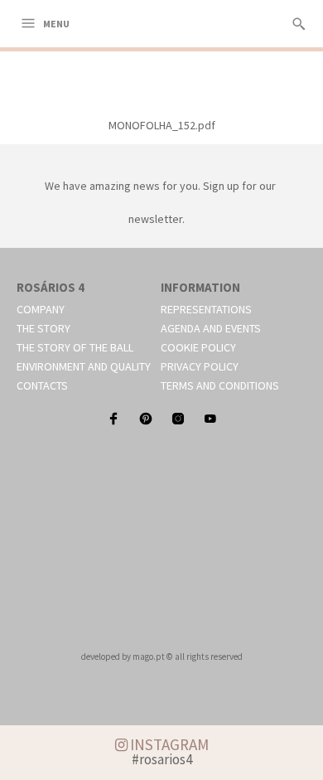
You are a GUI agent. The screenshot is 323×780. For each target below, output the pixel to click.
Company (41, 309)
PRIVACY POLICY (200, 366)
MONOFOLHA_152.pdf (161, 125)
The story (43, 328)
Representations (206, 309)
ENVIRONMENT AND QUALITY (84, 366)
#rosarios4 (162, 759)
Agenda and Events (211, 328)
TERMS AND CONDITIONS (220, 385)
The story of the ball (75, 347)
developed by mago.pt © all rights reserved (162, 656)
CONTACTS (42, 385)
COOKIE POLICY (198, 347)
